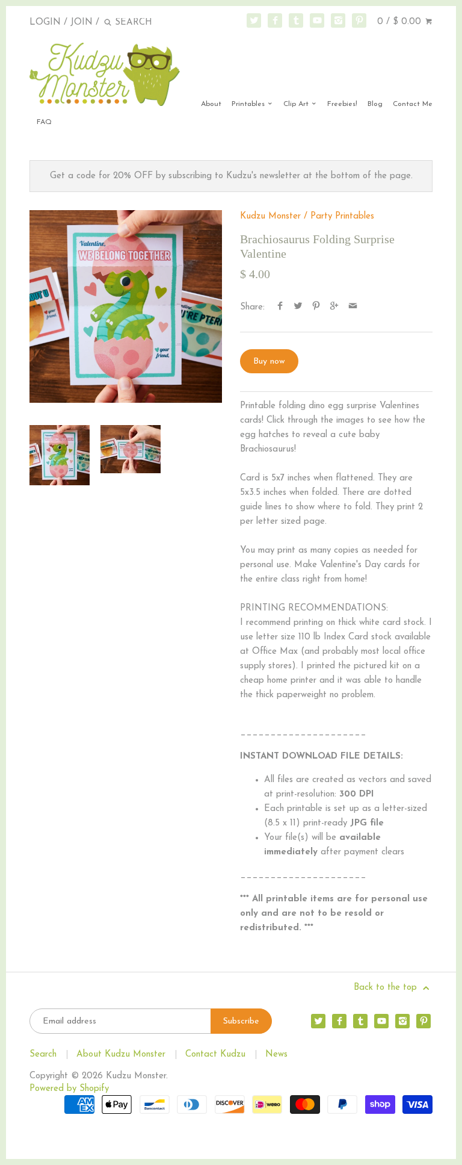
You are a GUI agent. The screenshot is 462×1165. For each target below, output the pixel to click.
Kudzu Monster (270, 216)
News (276, 1054)
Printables (249, 104)
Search (43, 1054)
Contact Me (413, 104)
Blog (375, 104)
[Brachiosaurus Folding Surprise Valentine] (125, 306)
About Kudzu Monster (120, 1054)
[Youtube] (317, 20)
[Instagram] (338, 20)
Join (81, 22)
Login (45, 22)
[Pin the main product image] (316, 307)
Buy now (269, 361)
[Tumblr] (296, 20)
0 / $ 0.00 (400, 21)
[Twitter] (254, 20)
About (211, 104)
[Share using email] (353, 307)
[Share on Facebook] (280, 307)
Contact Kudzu (215, 1054)
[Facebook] (275, 20)
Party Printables (342, 216)
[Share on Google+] (334, 307)
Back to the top (387, 987)
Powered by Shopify (69, 1088)
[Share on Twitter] (298, 307)
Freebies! (342, 104)
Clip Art (297, 104)
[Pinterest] (359, 20)
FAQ (44, 122)
